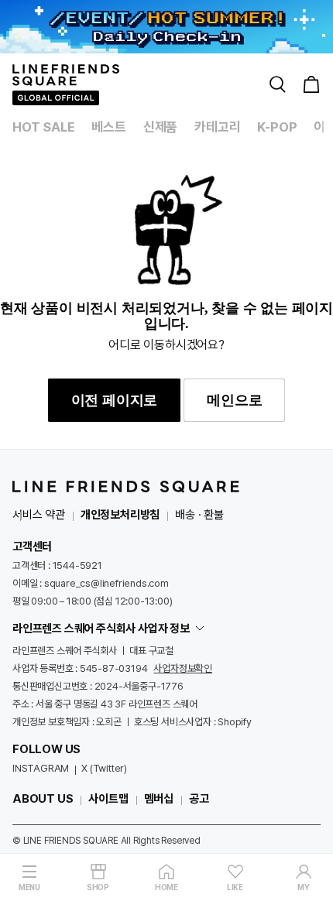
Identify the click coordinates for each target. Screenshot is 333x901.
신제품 (160, 127)
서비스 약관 (38, 515)
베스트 (108, 127)
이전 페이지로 (114, 400)
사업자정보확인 (182, 668)
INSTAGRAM (40, 768)
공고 (199, 799)
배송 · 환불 (199, 515)
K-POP (277, 127)
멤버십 (158, 799)
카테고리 (217, 127)
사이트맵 (108, 799)
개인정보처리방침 (120, 515)
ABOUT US (42, 799)
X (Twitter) (104, 768)
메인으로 (234, 400)
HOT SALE (43, 127)
